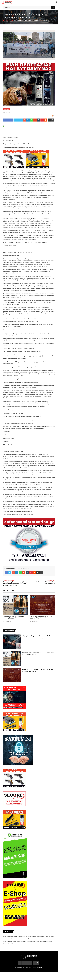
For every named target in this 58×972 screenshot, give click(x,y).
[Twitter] (9, 572)
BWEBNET (40, 967)
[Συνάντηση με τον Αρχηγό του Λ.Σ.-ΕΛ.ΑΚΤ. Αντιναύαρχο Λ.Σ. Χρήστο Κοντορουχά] (12, 658)
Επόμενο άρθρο (50, 580)
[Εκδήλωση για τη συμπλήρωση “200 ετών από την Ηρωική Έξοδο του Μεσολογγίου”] (12, 675)
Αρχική (6, 20)
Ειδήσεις (11, 20)
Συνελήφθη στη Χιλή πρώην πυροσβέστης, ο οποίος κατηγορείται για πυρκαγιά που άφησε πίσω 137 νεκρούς (15, 583)
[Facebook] (6, 572)
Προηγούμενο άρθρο (9, 580)
